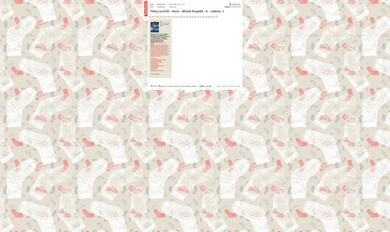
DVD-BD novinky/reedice (157, 70)
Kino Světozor (231, 86)
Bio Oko (219, 86)
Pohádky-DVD (154, 67)
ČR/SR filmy (154, 58)
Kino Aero (224, 86)
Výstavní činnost (161, 4)
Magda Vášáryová (155, 46)
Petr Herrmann (154, 47)
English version (181, 4)
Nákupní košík (236, 4)
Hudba (151, 7)
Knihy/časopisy (161, 7)
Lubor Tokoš (154, 48)
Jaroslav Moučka (155, 53)
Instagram (163, 86)
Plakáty (152, 4)
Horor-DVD (154, 69)
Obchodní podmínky (185, 86)
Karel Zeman (158, 42)
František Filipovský (160, 51)
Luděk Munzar (162, 52)
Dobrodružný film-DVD (157, 65)
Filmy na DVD (172, 4)
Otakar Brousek (161, 54)
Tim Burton (158, 56)
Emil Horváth (164, 45)
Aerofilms (238, 86)
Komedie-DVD (154, 64)
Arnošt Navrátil (163, 47)
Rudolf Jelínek (160, 50)
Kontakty (194, 86)
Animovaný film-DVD (156, 62)
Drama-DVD (154, 63)
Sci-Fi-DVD (154, 68)
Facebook (155, 86)
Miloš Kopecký (162, 48)
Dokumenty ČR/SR (156, 61)
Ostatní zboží (172, 7)
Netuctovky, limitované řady (158, 59)
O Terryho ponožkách (172, 86)
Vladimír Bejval (165, 46)
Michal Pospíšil (164, 53)
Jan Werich (157, 45)
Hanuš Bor (153, 54)
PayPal (205, 86)
